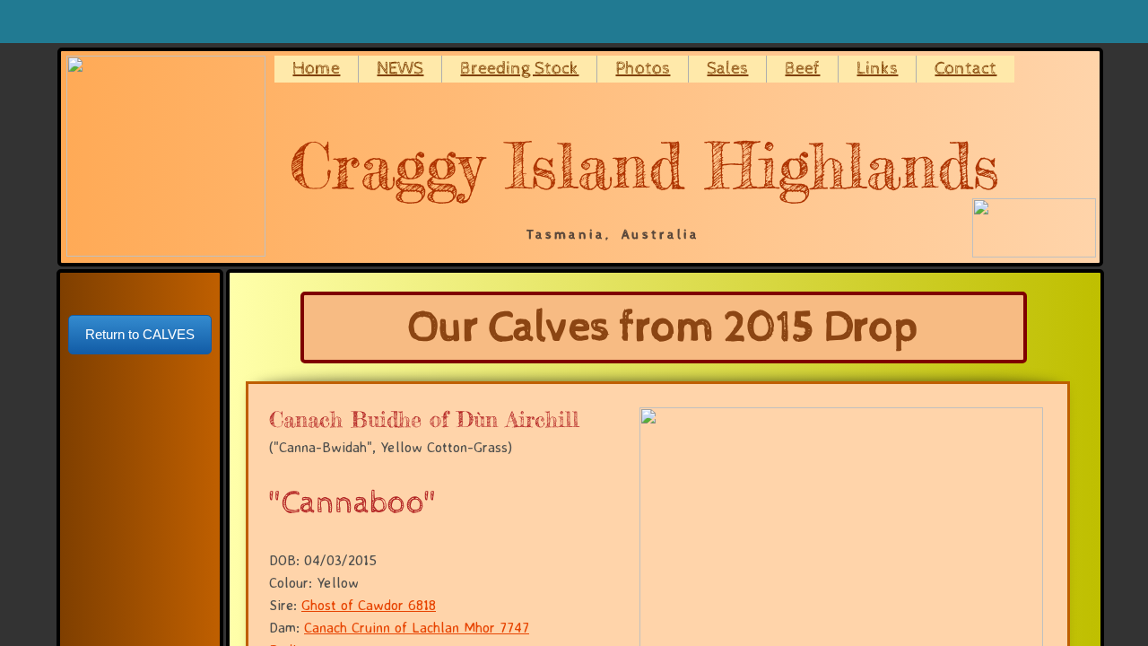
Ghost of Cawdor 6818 (368, 605)
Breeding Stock (519, 68)
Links (877, 68)
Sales (727, 68)
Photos (642, 68)
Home (316, 68)
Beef (802, 68)
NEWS (400, 68)
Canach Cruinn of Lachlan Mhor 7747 (416, 627)
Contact (965, 68)
